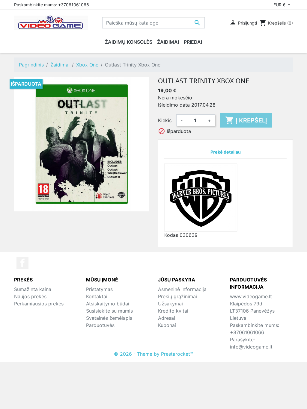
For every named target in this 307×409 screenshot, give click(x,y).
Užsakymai (170, 304)
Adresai (166, 318)
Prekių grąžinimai (177, 296)
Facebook (22, 263)
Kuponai (167, 325)
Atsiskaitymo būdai (107, 304)
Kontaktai (96, 296)
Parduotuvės (100, 325)
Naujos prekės (30, 296)
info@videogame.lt (251, 347)
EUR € (280, 4)
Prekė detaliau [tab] (225, 151)
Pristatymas (99, 289)
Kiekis (164, 120)
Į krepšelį (246, 120)
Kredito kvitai (173, 311)
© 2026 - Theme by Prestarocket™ (153, 354)
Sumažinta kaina (32, 289)
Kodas (171, 235)
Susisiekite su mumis (109, 311)
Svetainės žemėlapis (109, 318)
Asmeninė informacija (182, 289)
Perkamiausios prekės (39, 304)
